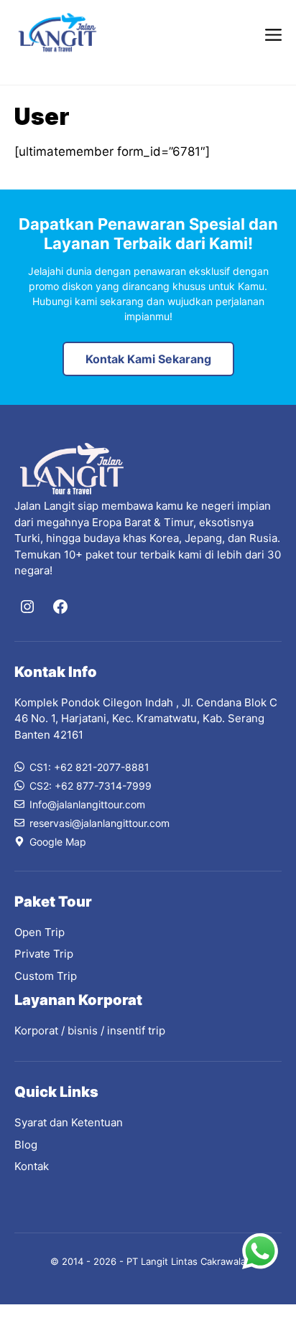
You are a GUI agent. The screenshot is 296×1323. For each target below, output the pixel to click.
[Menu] (273, 33)
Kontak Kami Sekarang (148, 359)
